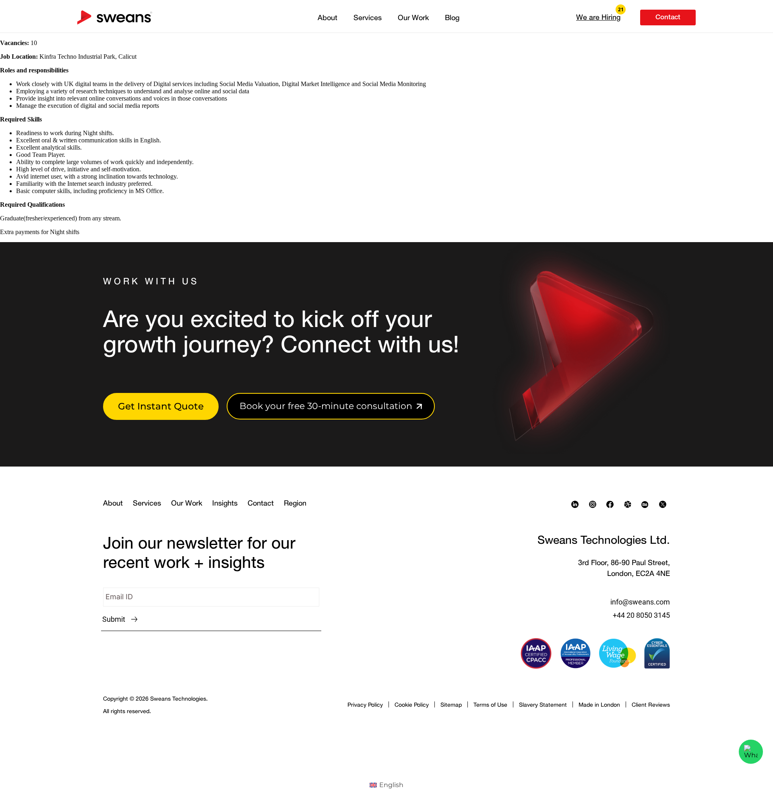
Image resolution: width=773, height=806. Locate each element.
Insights (225, 502)
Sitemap (451, 704)
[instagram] (594, 504)
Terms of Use (490, 704)
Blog (452, 17)
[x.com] (664, 504)
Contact (261, 502)
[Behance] (647, 504)
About (327, 17)
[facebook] (612, 504)
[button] (598, 17)
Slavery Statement (543, 704)
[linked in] (577, 504)
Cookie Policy (412, 704)
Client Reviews (651, 704)
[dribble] (629, 504)
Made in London (599, 704)
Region (295, 502)
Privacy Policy (365, 704)
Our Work (413, 17)
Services (367, 17)
